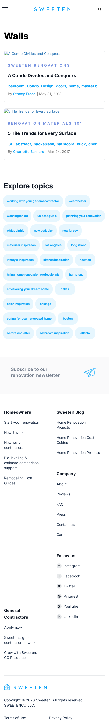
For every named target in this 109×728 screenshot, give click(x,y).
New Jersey (70, 230)
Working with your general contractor (33, 201)
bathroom (65, 144)
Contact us (66, 524)
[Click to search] (100, 9)
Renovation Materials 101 (45, 123)
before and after (18, 333)
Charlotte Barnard (28, 151)
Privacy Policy (60, 718)
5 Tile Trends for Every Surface (42, 133)
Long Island (79, 245)
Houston (85, 260)
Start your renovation (21, 422)
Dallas (65, 289)
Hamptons (76, 274)
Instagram (72, 566)
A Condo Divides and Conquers (42, 75)
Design (47, 86)
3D (10, 144)
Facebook (72, 576)
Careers (63, 534)
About (62, 484)
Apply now (13, 627)
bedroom (16, 86)
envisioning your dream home (28, 289)
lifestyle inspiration (20, 260)
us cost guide (46, 216)
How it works (14, 432)
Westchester (77, 201)
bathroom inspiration (54, 333)
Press (61, 514)
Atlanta (85, 333)
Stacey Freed (24, 94)
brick (81, 144)
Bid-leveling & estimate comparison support (21, 463)
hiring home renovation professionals (33, 274)
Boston (68, 318)
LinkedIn (71, 616)
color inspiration (18, 304)
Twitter (69, 586)
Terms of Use (15, 718)
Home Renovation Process (78, 452)
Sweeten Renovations (39, 65)
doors (61, 86)
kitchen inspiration (56, 260)
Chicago (45, 304)
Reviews (63, 494)
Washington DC (17, 216)
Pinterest (71, 596)
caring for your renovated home (29, 318)
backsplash (44, 144)
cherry (94, 144)
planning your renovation (83, 216)
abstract (23, 144)
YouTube (71, 606)
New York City (43, 230)
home (74, 86)
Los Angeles (53, 245)
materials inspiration (21, 245)
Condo (33, 86)
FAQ (60, 504)
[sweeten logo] (25, 686)
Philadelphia (15, 230)
